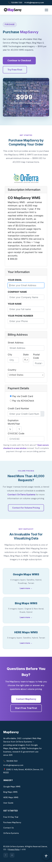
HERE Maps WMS (10, 797)
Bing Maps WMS (10, 792)
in (12, 855)
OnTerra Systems (11, 833)
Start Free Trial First (26, 708)
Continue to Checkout (19, 60)
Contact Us (8, 828)
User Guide (8, 803)
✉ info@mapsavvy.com (34, 2)
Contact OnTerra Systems (21, 494)
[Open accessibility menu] (46, 856)
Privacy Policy (14, 849)
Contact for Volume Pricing (26, 508)
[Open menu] (46, 10)
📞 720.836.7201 (15, 2)
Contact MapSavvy (26, 699)
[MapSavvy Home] (12, 10)
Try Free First (14, 69)
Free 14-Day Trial (10, 817)
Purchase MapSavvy (12, 822)
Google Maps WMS (11, 786)
